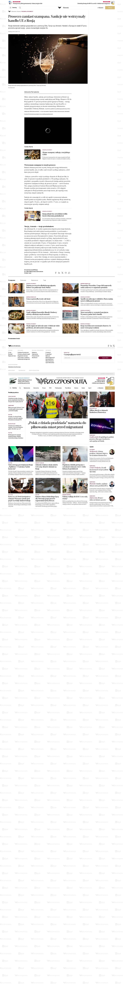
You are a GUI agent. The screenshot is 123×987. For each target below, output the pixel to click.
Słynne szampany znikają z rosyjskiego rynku (56, 153)
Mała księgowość (50, 357)
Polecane (23, 280)
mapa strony (11, 370)
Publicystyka (58, 388)
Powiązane (11, 280)
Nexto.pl (48, 356)
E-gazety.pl (48, 354)
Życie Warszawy (50, 362)
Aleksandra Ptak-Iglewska (31, 92)
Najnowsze (34, 280)
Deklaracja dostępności (24, 359)
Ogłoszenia (35, 354)
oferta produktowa (34, 370)
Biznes (18, 11)
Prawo (44, 388)
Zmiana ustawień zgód (24, 354)
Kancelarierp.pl (49, 359)
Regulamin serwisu (23, 356)
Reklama (34, 352)
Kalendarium (22, 370)
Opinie (92, 447)
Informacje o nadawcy (23, 357)
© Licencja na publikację (31, 269)
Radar (83, 388)
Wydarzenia (27, 388)
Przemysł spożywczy (27, 11)
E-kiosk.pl (48, 352)
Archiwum (34, 357)
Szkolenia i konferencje (14, 367)
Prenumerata (35, 356)
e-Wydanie (100, 7)
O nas (9, 352)
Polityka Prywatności (23, 352)
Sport (89, 388)
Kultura (76, 388)
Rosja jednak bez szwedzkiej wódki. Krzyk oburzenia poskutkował (54, 215)
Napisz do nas (12, 356)
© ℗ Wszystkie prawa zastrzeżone (33, 271)
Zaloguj (110, 7)
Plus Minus (68, 388)
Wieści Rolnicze (50, 361)
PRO (50, 388)
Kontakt (10, 354)
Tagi (44, 280)
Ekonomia (66, 8)
